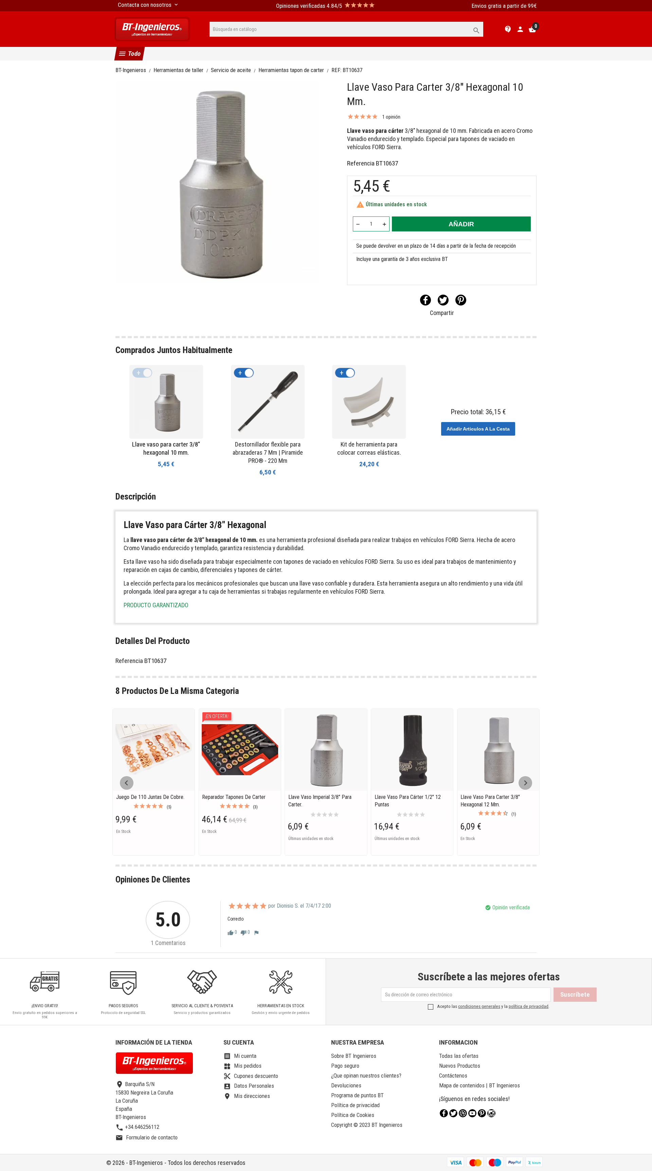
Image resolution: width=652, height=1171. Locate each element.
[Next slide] (525, 783)
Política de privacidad (355, 1105)
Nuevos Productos (459, 1065)
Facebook (444, 1113)
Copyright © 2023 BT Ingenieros (366, 1124)
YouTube (472, 1113)
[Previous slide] (126, 783)
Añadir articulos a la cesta (478, 429)
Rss (463, 1113)
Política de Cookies (352, 1115)
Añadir (461, 224)
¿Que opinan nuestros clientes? (366, 1075)
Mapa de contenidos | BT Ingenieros (479, 1085)
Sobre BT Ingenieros (353, 1055)
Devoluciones (346, 1085)
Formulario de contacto (146, 1137)
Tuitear (443, 300)
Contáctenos (453, 1075)
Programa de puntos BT (357, 1095)
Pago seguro (345, 1065)
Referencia (361, 163)
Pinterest (461, 300)
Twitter (453, 1113)
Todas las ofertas (458, 1055)
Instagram (491, 1113)
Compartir (425, 300)
